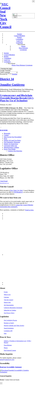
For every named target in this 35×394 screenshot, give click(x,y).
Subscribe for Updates (10, 310)
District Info (7, 302)
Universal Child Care (10, 145)
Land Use (19, 41)
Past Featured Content (10, 350)
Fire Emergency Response (12, 142)
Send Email (4, 182)
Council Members (19, 36)
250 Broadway (18, 192)
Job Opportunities (9, 305)
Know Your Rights (9, 149)
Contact (6, 135)
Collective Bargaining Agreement (13, 307)
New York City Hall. (16, 190)
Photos (23, 46)
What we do (7, 294)
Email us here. (29, 210)
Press (5, 138)
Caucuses (6, 297)
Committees (19, 39)
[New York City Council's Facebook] (4, 217)
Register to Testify (9, 323)
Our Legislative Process (10, 320)
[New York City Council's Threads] (19, 254)
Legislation (19, 43)
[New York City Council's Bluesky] (19, 282)
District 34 (7, 79)
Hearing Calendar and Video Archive (14, 325)
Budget (19, 37)
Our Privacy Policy (9, 313)
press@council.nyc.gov (7, 359)
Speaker (19, 34)
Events (6, 292)
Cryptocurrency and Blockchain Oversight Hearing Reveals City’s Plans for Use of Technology (16, 98)
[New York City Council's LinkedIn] (4, 219)
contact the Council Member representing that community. (16, 205)
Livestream (23, 50)
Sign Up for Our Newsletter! (12, 137)
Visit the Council (8, 300)
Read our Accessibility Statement (11, 367)
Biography (7, 133)
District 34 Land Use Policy (12, 140)
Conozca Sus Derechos (15, 151)
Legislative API (8, 331)
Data (5, 333)
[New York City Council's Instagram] (4, 215)
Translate (14, 74)
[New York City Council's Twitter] (4, 213)
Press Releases (23, 48)
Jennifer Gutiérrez (12, 84)
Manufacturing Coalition (11, 147)
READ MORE (4, 130)
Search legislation (9, 328)
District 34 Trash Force (11, 144)
